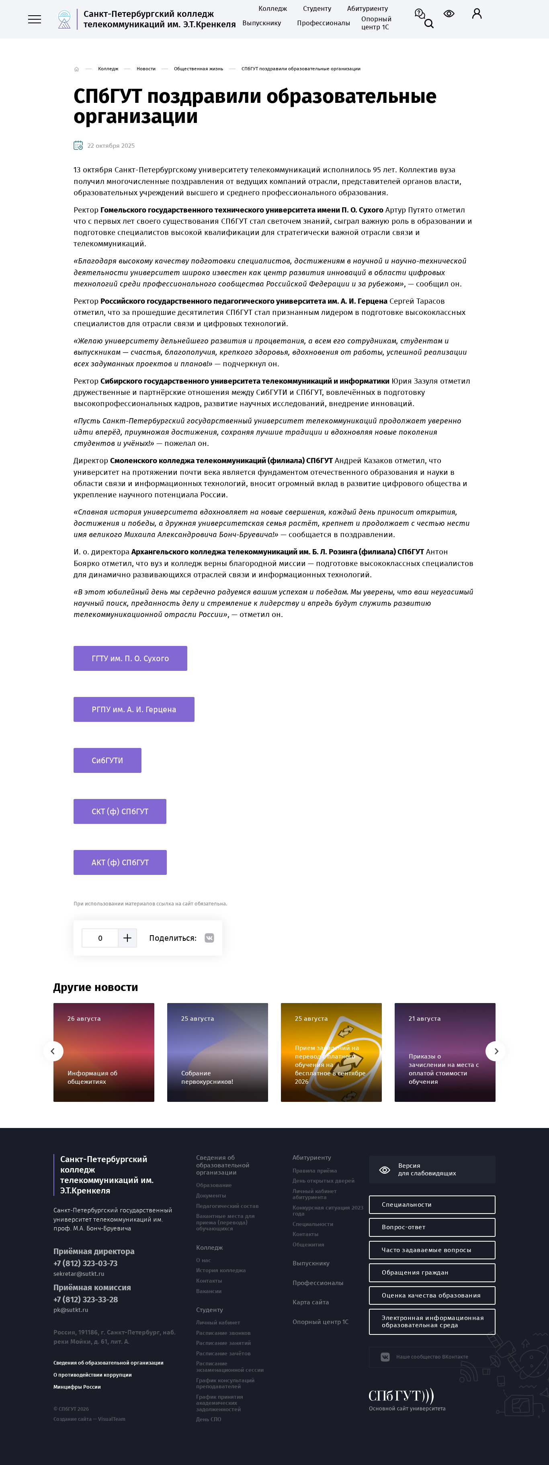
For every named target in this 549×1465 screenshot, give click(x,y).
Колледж (272, 9)
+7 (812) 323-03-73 (85, 1263)
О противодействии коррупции (92, 1375)
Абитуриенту (367, 9)
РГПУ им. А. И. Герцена (134, 709)
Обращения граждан (415, 1272)
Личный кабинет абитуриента (315, 1194)
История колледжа (221, 1270)
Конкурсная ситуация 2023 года (328, 1211)
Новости (146, 69)
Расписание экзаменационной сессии (230, 1367)
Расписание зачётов (223, 1354)
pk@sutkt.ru (70, 1310)
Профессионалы (321, 23)
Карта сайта (311, 1302)
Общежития (308, 1245)
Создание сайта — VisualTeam (89, 1419)
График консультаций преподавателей (225, 1383)
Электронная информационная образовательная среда (433, 1321)
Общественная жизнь (198, 69)
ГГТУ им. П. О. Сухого (130, 658)
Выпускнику (261, 23)
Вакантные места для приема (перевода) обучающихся (225, 1222)
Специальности (313, 1224)
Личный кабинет (218, 1323)
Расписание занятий (223, 1343)
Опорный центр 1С (376, 23)
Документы (211, 1196)
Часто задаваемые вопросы (426, 1250)
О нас (203, 1260)
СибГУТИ (107, 760)
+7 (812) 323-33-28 (85, 1299)
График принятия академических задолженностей (219, 1403)
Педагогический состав (227, 1206)
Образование (214, 1185)
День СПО (208, 1419)
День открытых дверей (323, 1181)
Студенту (317, 9)
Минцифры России (77, 1387)
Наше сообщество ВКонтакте (432, 1357)
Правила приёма (315, 1171)
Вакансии (208, 1291)
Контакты (209, 1281)
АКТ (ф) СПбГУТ (120, 862)
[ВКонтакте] (209, 938)
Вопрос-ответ (403, 1227)
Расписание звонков (223, 1333)
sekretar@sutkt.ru (78, 1274)
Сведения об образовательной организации (108, 1363)
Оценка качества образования (431, 1295)
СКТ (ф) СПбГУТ (120, 811)
